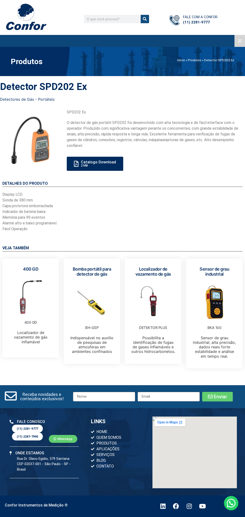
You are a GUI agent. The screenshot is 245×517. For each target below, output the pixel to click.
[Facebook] (176, 506)
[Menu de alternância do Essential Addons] (239, 41)
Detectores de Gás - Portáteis (27, 99)
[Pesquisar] (145, 19)
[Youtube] (202, 506)
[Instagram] (189, 506)
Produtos (194, 60)
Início (181, 60)
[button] (41, 396)
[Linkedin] (163, 506)
